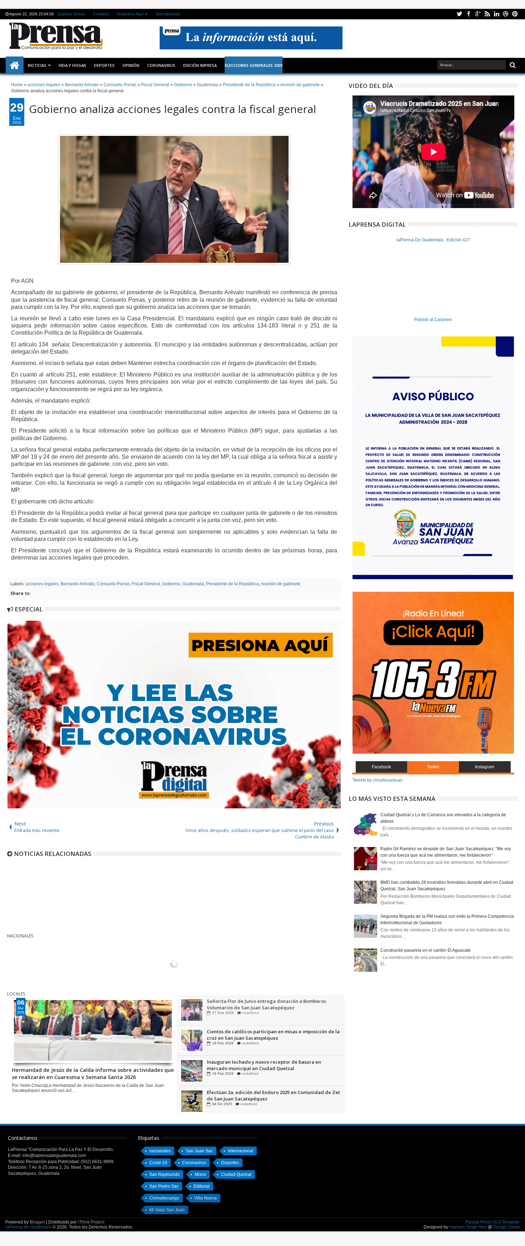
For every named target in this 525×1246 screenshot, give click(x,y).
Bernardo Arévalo (78, 583)
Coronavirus (194, 1162)
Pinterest (515, 14)
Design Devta (506, 1227)
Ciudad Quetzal (236, 1174)
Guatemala (193, 583)
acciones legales (42, 583)
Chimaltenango (164, 1198)
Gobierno (171, 583)
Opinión (130, 65)
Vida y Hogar (72, 65)
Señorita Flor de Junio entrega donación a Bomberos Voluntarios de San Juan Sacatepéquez (266, 1004)
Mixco (200, 1174)
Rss (487, 14)
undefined (250, 1013)
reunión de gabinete (280, 583)
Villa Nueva (205, 1198)
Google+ (477, 14)
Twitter (459, 14)
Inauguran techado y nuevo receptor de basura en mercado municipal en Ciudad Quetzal (264, 1065)
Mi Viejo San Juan (167, 1209)
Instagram (484, 766)
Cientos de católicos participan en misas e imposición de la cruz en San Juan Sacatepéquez (273, 1035)
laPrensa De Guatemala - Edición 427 (433, 239)
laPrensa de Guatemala (28, 1227)
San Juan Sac (199, 1150)
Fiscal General (146, 583)
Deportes (104, 65)
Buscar (512, 65)
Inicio (15, 65)
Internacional (240, 1150)
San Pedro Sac (164, 1186)
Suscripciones (168, 14)
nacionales (160, 1150)
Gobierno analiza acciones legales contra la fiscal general (172, 109)
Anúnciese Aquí (130, 14)
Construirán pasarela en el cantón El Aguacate (425, 950)
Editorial (202, 1186)
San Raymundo (164, 1174)
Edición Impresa (200, 65)
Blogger (37, 1222)
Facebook (468, 14)
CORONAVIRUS (161, 65)
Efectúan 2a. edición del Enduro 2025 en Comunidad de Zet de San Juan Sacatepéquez (273, 1095)
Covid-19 (158, 1162)
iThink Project (91, 1222)
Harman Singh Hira (468, 1227)
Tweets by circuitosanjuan (377, 780)
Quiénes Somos (71, 14)
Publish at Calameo (433, 319)
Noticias (37, 65)
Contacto (101, 14)
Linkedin (496, 14)
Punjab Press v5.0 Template (492, 1222)
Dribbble (505, 14)
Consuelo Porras (113, 583)
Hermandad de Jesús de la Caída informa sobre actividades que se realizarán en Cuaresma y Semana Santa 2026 (93, 1073)
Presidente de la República (232, 583)
